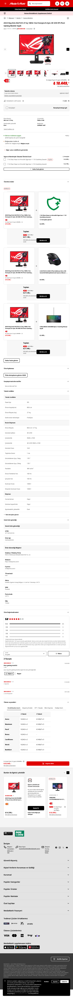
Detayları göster (46, 220)
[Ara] (30, 3)
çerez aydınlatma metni (21, 993)
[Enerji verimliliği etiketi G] (51, 803)
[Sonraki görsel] (68, 49)
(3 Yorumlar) (29, 28)
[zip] (38, 935)
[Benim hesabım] (57, 3)
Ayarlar (55, 981)
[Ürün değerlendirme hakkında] (22, 619)
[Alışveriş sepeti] (67, 3)
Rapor (19, 674)
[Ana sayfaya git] (17, 4)
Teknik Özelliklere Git (9, 129)
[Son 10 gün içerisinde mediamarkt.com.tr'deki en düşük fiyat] (68, 80)
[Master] (14, 935)
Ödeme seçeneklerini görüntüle (13, 96)
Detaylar (66, 156)
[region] (36, 732)
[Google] (21, 947)
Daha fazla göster (38, 169)
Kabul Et (36, 808)
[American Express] (22, 935)
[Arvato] (30, 923)
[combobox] (40, 3)
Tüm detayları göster (12, 514)
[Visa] (6, 935)
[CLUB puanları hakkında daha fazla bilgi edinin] (23, 100)
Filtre (60, 654)
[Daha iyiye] (19, 833)
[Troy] (30, 935)
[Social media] (57, 847)
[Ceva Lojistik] (6, 923)
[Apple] (9, 947)
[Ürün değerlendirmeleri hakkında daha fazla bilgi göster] (34, 28)
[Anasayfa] (5, 18)
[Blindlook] (8, 833)
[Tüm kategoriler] (5, 3)
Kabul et (64, 981)
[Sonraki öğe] (68, 772)
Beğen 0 (10, 673)
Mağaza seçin (25, 143)
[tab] (14, 708)
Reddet (46, 981)
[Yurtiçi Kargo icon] (22, 923)
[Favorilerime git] (62, 3)
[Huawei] (34, 947)
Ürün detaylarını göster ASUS (15, 375)
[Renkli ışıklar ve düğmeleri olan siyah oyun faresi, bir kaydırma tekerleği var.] (54, 259)
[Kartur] (14, 923)
